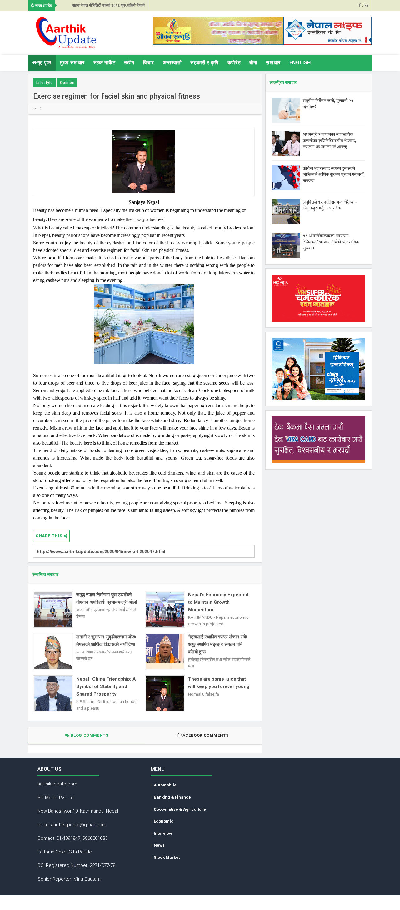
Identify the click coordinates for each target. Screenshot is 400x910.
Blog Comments (88, 735)
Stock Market (167, 857)
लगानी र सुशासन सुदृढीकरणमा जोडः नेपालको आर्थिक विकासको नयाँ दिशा (106, 640)
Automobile (165, 785)
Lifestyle (44, 83)
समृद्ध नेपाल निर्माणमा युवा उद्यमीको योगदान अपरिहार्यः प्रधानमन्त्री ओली (106, 598)
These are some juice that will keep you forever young (218, 682)
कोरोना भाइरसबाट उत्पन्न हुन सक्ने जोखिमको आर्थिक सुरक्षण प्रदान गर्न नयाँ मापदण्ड (333, 174)
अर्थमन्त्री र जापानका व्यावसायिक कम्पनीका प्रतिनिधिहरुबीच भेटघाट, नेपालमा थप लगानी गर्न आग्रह (329, 140)
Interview (163, 833)
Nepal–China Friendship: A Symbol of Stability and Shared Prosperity (106, 686)
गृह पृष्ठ (45, 63)
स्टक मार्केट (104, 63)
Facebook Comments (204, 735)
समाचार (273, 63)
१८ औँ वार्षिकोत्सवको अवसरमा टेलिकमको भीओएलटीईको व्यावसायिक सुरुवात (331, 241)
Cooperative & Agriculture (180, 809)
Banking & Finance (172, 797)
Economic (163, 821)
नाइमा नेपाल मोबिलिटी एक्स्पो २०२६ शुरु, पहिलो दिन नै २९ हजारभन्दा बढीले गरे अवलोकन (108, 7)
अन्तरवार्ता (172, 63)
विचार (148, 63)
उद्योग (129, 63)
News (159, 845)
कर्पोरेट (234, 63)
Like (364, 5)
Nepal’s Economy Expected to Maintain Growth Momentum (218, 602)
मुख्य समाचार (72, 63)
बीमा (253, 63)
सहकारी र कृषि (204, 63)
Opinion (67, 83)
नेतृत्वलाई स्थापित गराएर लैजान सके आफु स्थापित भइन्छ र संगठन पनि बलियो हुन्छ (217, 644)
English (300, 63)
